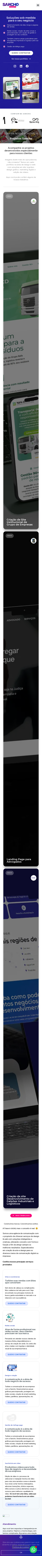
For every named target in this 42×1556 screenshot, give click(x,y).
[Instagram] (14, 66)
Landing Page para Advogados (19, 860)
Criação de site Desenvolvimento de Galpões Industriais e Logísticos (20, 1200)
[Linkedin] (21, 66)
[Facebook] (27, 66)
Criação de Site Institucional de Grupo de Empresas (20, 522)
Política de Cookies (21, 1547)
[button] (38, 5)
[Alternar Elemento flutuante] (33, 1549)
